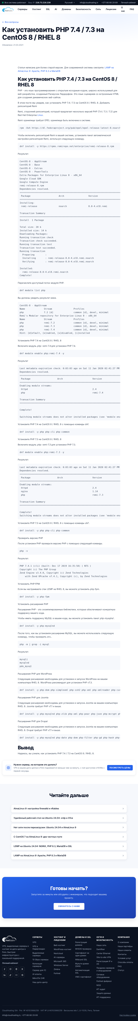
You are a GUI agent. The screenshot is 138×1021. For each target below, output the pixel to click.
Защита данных (103, 993)
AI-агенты (37, 974)
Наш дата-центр (40, 982)
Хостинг (36, 9)
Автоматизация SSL (82, 971)
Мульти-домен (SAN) (82, 964)
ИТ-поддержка (103, 997)
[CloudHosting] (9, 939)
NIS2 (98, 985)
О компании (123, 942)
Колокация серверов (37, 964)
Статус (121, 970)
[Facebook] (4, 969)
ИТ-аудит (100, 989)
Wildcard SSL (81, 959)
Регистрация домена (81, 943)
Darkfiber (100, 949)
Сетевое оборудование (103, 975)
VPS (34, 942)
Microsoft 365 (60, 961)
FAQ (132, 9)
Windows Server (61, 965)
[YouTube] (16, 975)
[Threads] (16, 969)
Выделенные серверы (38, 954)
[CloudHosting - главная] (8, 9)
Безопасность (83, 9)
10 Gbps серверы (40, 959)
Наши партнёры (125, 946)
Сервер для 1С (39, 970)
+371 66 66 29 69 (109, 2)
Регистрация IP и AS (104, 962)
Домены (66, 9)
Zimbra (57, 969)
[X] (22, 969)
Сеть (98, 9)
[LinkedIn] (4, 975)
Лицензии (111, 9)
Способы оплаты (125, 962)
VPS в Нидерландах (38, 947)
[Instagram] (10, 969)
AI (56, 9)
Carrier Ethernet (103, 953)
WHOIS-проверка (83, 949)
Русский (69, 2)
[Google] (22, 975)
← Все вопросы (10, 22)
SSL (48, 9)
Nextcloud (58, 953)
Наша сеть (101, 945)
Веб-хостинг (59, 945)
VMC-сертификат (83, 977)
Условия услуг (124, 958)
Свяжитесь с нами (69, 906)
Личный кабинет (128, 2)
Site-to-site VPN (103, 957)
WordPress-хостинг (62, 949)
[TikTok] (10, 975)
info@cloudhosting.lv (89, 2)
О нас (123, 9)
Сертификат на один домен (82, 954)
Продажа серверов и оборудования (105, 969)
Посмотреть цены (120, 767)
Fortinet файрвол (104, 981)
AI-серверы (59, 957)
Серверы (22, 9)
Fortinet (57, 973)
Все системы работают (15, 2)
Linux (40, 115)
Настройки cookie (128, 1015)
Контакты (122, 954)
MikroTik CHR (38, 978)
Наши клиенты (124, 950)
